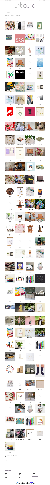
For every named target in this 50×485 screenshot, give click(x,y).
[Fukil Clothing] (30, 179)
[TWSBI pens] (10, 419)
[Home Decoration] (10, 241)
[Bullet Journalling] (10, 87)
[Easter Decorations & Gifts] (10, 139)
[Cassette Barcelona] (20, 99)
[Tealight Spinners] (30, 396)
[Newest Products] (30, 320)
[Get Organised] (30, 191)
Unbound (20, 483)
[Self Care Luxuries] (20, 369)
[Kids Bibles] (20, 266)
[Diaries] (20, 126)
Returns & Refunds (21, 478)
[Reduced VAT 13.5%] (20, 356)
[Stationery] (10, 383)
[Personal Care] (40, 332)
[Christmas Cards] (20, 113)
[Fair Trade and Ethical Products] (10, 166)
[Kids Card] (30, 266)
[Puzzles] (10, 356)
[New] (20, 320)
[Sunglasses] (20, 384)
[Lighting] (30, 293)
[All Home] (40, 25)
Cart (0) (44, 0)
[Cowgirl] (10, 126)
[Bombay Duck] (30, 74)
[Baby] (30, 50)
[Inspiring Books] (30, 241)
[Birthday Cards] (10, 74)
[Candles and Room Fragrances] (40, 87)
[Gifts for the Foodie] (30, 203)
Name (6, 456)
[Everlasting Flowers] (40, 151)
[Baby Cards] (40, 50)
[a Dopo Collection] (10, 25)
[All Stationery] (30, 37)
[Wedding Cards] (30, 433)
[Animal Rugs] (10, 50)
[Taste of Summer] (10, 396)
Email (6, 459)
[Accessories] (20, 25)
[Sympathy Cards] (40, 384)
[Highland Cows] (30, 228)
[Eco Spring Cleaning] (20, 139)
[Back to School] (10, 62)
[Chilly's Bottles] (30, 99)
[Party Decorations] (30, 332)
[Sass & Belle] (10, 369)
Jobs (19, 476)
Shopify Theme (23, 483)
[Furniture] (40, 179)
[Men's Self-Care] (10, 306)
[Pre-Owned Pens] (30, 344)
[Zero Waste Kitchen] (10, 446)
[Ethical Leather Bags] (30, 151)
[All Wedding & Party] (40, 38)
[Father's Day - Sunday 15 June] (20, 166)
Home (5, 12)
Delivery (19, 477)
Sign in (40, 0)
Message (6, 464)
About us (20, 475)
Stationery (6, 475)
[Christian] (40, 98)
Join (42, 0)
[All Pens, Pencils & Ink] (10, 38)
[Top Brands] (20, 408)
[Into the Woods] (40, 241)
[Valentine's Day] (40, 420)
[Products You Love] (40, 344)
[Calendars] (30, 87)
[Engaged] (10, 151)
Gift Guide (6, 474)
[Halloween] (30, 216)
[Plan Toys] (10, 344)
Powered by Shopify (33, 483)
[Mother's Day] (30, 307)
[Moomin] (20, 307)
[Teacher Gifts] (20, 396)
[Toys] (30, 408)
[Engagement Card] (20, 153)
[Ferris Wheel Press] (40, 166)
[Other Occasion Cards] (20, 332)
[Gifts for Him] (20, 204)
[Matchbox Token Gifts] (40, 291)
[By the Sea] (20, 87)
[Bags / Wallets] (20, 62)
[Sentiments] (30, 369)
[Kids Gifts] (40, 266)
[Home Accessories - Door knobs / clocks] (40, 228)
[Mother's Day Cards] (40, 307)
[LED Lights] (10, 291)
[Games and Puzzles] (10, 191)
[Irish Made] (10, 253)
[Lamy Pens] (30, 278)
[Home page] (20, 241)
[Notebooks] (10, 332)
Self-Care (6, 476)
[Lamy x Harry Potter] (40, 278)
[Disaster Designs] (30, 126)
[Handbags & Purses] (40, 216)
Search (19, 474)
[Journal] (40, 253)
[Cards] (10, 99)
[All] (30, 25)
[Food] (20, 179)
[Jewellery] (20, 253)
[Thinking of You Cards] (10, 408)
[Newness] (40, 320)
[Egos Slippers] (40, 139)
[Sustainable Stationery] (30, 383)
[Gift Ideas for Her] (10, 203)
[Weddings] (40, 433)
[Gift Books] (40, 191)
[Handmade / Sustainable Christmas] (10, 228)
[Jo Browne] (30, 253)
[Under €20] (30, 420)
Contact (6, 478)
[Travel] (40, 408)
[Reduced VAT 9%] (30, 356)
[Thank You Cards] (40, 396)
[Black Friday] (20, 74)
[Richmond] (40, 356)
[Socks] (40, 370)
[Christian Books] (10, 111)
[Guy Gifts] (20, 216)
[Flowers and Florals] (10, 179)
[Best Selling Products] (30, 62)
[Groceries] (10, 216)
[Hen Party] (20, 228)
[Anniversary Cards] (20, 50)
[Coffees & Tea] (30, 111)
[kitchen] (10, 278)
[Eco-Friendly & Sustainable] (30, 139)
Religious (6, 477)
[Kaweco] (10, 266)
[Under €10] (20, 420)
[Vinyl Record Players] (10, 434)
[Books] (40, 74)
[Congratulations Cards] (40, 111)
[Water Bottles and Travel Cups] (20, 433)
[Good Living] (40, 204)
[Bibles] (40, 62)
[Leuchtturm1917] (20, 291)
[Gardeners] (20, 191)
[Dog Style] (40, 126)
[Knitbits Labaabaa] (20, 278)
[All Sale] (20, 38)
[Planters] (20, 344)
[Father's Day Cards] (30, 166)
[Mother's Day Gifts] (10, 320)
